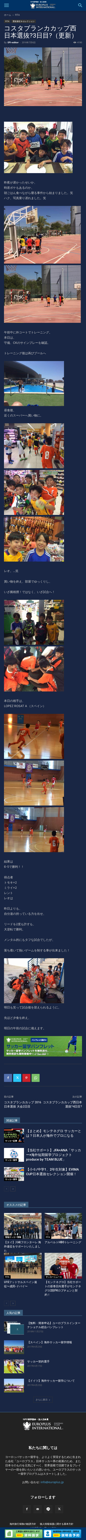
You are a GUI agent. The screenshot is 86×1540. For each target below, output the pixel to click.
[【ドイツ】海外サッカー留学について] (14, 1386)
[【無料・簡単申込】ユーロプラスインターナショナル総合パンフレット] (14, 1328)
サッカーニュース (54, 1276)
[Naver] (48, 1509)
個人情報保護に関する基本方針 (56, 1524)
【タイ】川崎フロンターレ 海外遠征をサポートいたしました (22, 1246)
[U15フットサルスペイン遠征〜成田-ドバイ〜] (23, 1266)
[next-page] (12, 1188)
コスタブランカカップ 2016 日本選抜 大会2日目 (22, 1104)
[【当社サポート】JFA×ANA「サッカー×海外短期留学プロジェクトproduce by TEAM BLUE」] (14, 1155)
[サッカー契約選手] (14, 1366)
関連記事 (12, 1120)
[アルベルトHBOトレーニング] (63, 1226)
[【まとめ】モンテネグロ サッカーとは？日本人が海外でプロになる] (14, 1136)
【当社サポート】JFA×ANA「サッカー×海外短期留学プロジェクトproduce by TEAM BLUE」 (53, 1154)
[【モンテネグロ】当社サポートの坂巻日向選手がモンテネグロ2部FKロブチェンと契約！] (63, 1266)
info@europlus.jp (52, 1482)
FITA (17, 15)
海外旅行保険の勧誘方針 (23, 1524)
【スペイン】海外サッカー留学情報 (49, 1342)
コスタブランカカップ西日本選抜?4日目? (62, 1104)
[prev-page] (6, 1188)
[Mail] (38, 1509)
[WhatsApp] (36, 1078)
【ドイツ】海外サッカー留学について (51, 1380)
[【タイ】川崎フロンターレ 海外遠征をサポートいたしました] (23, 1226)
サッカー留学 (11, 1160)
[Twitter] (17, 1078)
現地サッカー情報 (13, 1237)
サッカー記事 (11, 1140)
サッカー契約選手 (38, 1361)
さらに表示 (42, 1399)
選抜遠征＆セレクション (24, 21)
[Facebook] (8, 1078)
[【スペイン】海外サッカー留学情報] (14, 1347)
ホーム (7, 15)
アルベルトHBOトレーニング (63, 1242)
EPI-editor (13, 42)
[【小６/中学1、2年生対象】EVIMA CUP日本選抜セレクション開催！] (14, 1174)
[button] (6, 5)
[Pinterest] (26, 1078)
